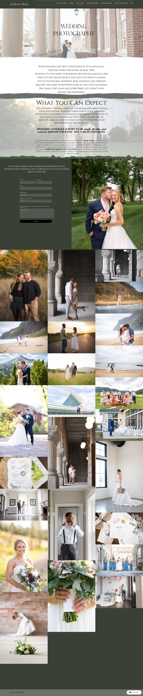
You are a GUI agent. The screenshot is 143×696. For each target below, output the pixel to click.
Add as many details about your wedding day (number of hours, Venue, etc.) (35, 207)
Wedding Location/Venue (26, 198)
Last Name (38, 179)
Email (21, 185)
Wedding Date (24, 192)
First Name (22, 179)
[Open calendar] (49, 195)
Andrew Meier (19, 4)
